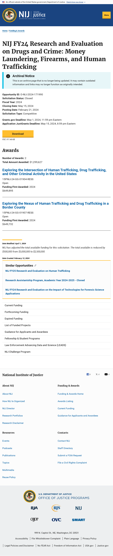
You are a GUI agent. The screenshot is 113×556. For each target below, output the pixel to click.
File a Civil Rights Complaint (72, 462)
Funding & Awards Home (70, 393)
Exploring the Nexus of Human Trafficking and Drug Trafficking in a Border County (55, 205)
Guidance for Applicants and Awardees (78, 415)
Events (5, 440)
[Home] (32, 15)
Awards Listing (65, 401)
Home (4, 31)
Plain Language (71, 538)
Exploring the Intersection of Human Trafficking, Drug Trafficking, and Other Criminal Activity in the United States (54, 172)
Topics (5, 462)
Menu (106, 15)
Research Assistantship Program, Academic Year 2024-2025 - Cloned (45, 280)
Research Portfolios (12, 415)
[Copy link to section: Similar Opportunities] (34, 265)
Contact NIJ (64, 440)
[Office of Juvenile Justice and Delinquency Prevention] (34, 522)
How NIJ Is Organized (13, 401)
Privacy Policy (89, 538)
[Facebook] (90, 376)
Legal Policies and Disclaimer (19, 545)
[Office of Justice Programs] (9, 15)
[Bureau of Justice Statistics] (56, 512)
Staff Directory (65, 448)
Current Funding (66, 408)
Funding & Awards (17, 31)
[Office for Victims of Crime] (56, 522)
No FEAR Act (44, 545)
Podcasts (7, 448)
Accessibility (21, 538)
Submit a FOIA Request (70, 455)
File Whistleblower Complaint (46, 538)
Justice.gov (102, 545)
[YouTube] (107, 376)
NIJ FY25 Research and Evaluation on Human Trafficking (37, 270)
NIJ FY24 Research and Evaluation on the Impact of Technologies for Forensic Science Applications (54, 291)
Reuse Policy (9, 477)
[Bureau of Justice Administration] (34, 510)
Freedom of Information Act (67, 545)
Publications (8, 455)
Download (18, 133)
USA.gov (89, 545)
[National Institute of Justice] (79, 510)
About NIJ (7, 393)
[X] (98, 376)
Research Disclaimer (13, 423)
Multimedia (8, 469)
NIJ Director (8, 408)
